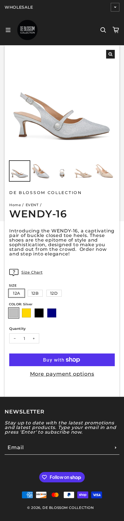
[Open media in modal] (110, 54)
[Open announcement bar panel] (115, 7)
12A (16, 293)
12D (54, 293)
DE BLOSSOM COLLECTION (68, 507)
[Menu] (8, 30)
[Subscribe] (116, 447)
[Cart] (115, 30)
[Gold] (26, 313)
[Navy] (51, 313)
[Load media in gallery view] (19, 171)
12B (35, 293)
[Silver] (13, 313)
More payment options (62, 374)
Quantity (17, 328)
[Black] (39, 313)
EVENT (32, 205)
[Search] (103, 30)
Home (15, 205)
